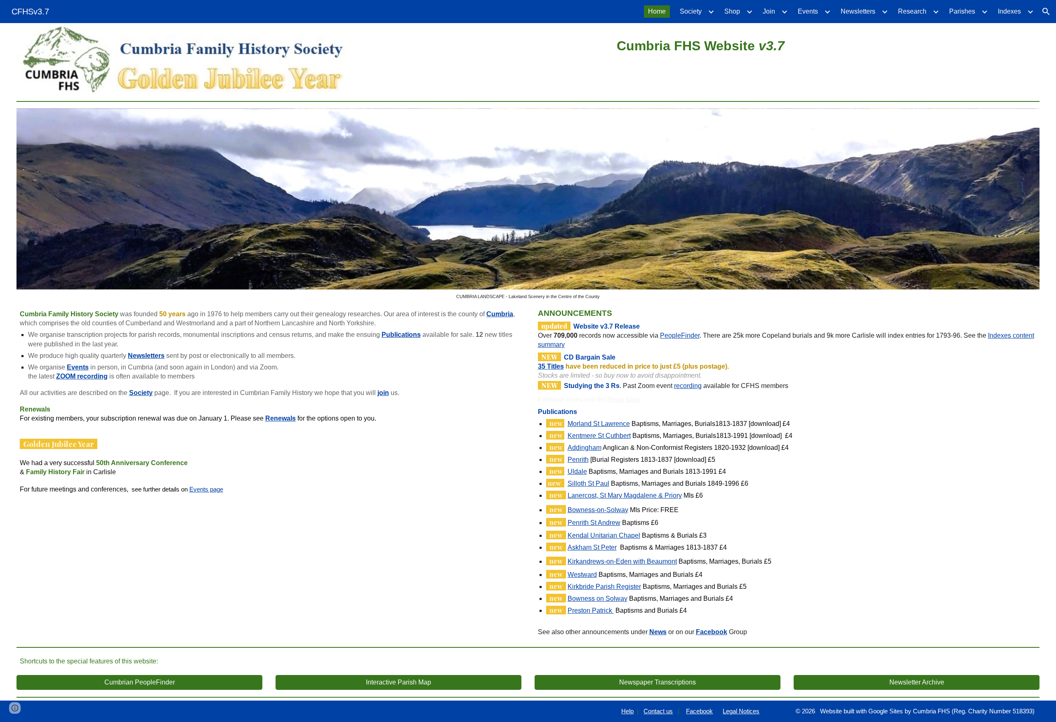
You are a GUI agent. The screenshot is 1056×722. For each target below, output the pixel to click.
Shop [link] (732, 11)
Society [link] (691, 11)
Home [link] (657, 11)
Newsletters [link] (858, 11)
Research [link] (912, 11)
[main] (700, 44)
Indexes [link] (1009, 11)
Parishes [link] (962, 11)
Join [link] (769, 11)
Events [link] (808, 11)
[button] (1046, 11)
